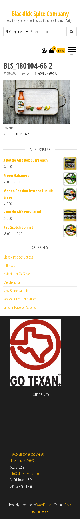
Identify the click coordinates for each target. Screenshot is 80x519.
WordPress (44, 504)
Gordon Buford (48, 73)
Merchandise (12, 282)
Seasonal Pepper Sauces (19, 299)
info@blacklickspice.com (25, 473)
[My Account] (44, 50)
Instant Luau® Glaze (16, 273)
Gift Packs (9, 265)
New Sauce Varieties (16, 290)
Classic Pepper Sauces (18, 257)
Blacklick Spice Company (40, 13)
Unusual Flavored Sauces (19, 307)
